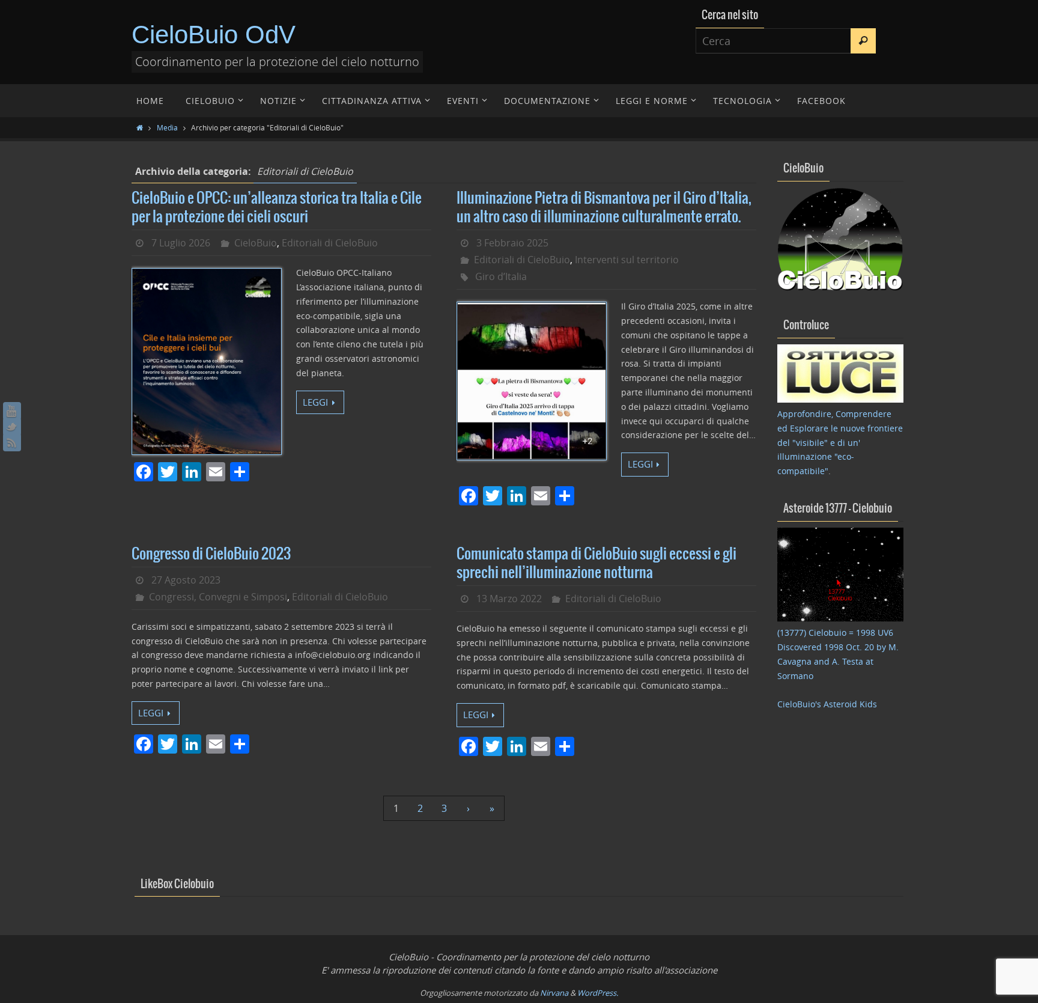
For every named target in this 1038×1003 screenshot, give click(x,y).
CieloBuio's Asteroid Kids (827, 704)
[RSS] (12, 442)
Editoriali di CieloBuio (330, 242)
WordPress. (597, 992)
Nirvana (554, 992)
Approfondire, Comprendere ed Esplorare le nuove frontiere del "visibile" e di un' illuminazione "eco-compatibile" (840, 442)
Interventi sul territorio (627, 259)
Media (167, 127)
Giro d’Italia (501, 276)
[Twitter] (12, 427)
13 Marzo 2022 (509, 598)
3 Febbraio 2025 (512, 242)
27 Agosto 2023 (185, 580)
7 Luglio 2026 (180, 242)
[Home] (140, 127)
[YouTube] (12, 411)
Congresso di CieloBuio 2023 (211, 554)
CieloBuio (255, 242)
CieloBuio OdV (214, 34)
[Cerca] (863, 40)
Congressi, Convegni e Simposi (218, 596)
